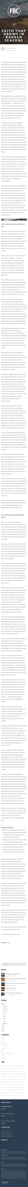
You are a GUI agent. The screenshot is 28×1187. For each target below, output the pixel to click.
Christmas (14, 1068)
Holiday (3, 1048)
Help (8, 1076)
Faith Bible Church (4, 1074)
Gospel (2, 1076)
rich (19, 1095)
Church (21, 1068)
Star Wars (16, 1089)
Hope (11, 1076)
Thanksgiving (21, 1089)
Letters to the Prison (7, 1053)
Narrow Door (10, 1084)
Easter (3, 1041)
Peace (25, 1084)
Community (8, 1071)
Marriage (22, 1082)
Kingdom (21, 1079)
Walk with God (8, 1092)
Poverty (8, 1087)
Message (3, 1169)
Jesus (5, 1079)
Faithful (10, 1074)
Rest (2, 1089)
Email (2, 1162)
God (25, 1074)
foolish (2, 1095)
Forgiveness (21, 1074)
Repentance (22, 1087)
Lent (2, 1051)
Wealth (13, 1092)
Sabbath (8, 1089)
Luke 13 (15, 1082)
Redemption (17, 1087)
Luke (18, 1082)
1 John (2, 1066)
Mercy (2, 1084)
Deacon (12, 1071)
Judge (14, 1079)
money (16, 1095)
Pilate (2, 1087)
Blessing (5, 1068)
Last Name (4, 1155)
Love (12, 1082)
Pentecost (4, 1058)
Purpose (12, 1087)
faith (23, 1092)
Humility (14, 1076)
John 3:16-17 (9, 1079)
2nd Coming (6, 1066)
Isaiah (22, 1076)
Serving (12, 1089)
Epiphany (3, 1043)
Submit (5, 1182)
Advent (3, 1038)
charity (20, 1092)
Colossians (3, 1071)
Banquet (19, 1066)
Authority (15, 1066)
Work (17, 1092)
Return (5, 1089)
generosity (10, 1095)
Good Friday (4, 1046)
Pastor (9, 942)
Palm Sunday (16, 1084)
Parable (21, 1084)
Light (9, 1082)
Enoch (19, 1071)
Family (14, 1074)
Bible (2, 1068)
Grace (6, 1076)
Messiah (6, 1084)
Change (9, 1068)
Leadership (6, 1082)
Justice (17, 1079)
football (5, 1095)
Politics (5, 1087)
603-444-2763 (5, 1131)
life (13, 1095)
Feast (17, 1074)
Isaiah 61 (19, 1076)
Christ (17, 1068)
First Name (4, 1149)
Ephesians (23, 1071)
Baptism (23, 1066)
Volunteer (3, 1092)
